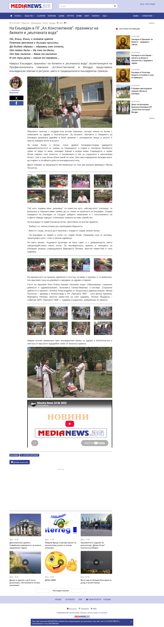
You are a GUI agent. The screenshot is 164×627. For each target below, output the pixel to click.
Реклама (107, 600)
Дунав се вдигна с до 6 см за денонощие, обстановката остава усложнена (24, 582)
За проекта (70, 600)
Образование (36, 23)
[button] (18, 16)
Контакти (73, 608)
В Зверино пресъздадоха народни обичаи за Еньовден (141, 91)
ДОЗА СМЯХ (50, 580)
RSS (94, 608)
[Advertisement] (60, 489)
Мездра (52, 23)
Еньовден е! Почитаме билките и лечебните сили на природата (142, 75)
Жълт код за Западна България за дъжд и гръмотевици (96, 581)
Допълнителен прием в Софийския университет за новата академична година (25, 545)
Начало (58, 600)
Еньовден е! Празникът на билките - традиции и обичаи (142, 42)
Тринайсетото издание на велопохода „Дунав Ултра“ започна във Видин (93, 545)
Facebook (85, 608)
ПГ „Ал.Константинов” (29, 455)
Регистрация (150, 4)
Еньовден (14, 455)
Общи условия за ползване (97, 612)
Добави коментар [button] (20, 462)
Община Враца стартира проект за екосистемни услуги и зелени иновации (60, 545)
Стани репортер (94, 600)
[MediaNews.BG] (32, 6)
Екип (80, 600)
